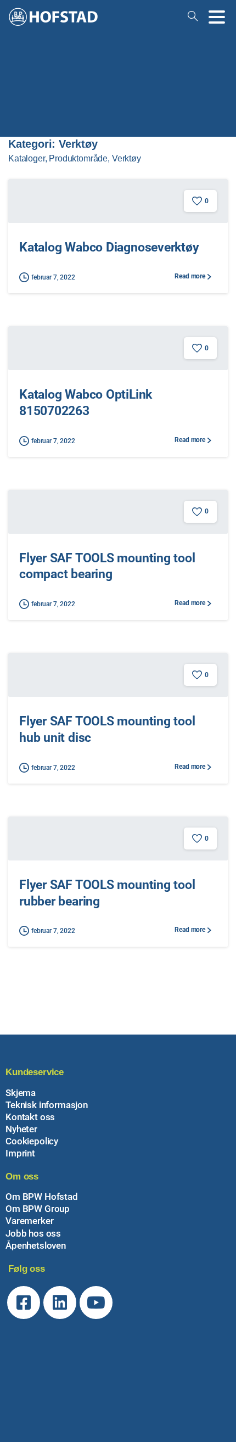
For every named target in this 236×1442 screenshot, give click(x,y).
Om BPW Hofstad (41, 1196)
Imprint (20, 1153)
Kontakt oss (30, 1116)
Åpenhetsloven (35, 1245)
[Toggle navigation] (217, 17)
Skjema (20, 1092)
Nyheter (21, 1129)
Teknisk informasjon (46, 1104)
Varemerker (29, 1220)
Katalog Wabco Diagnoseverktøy (109, 247)
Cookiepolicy (31, 1141)
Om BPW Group (37, 1208)
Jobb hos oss (33, 1233)
